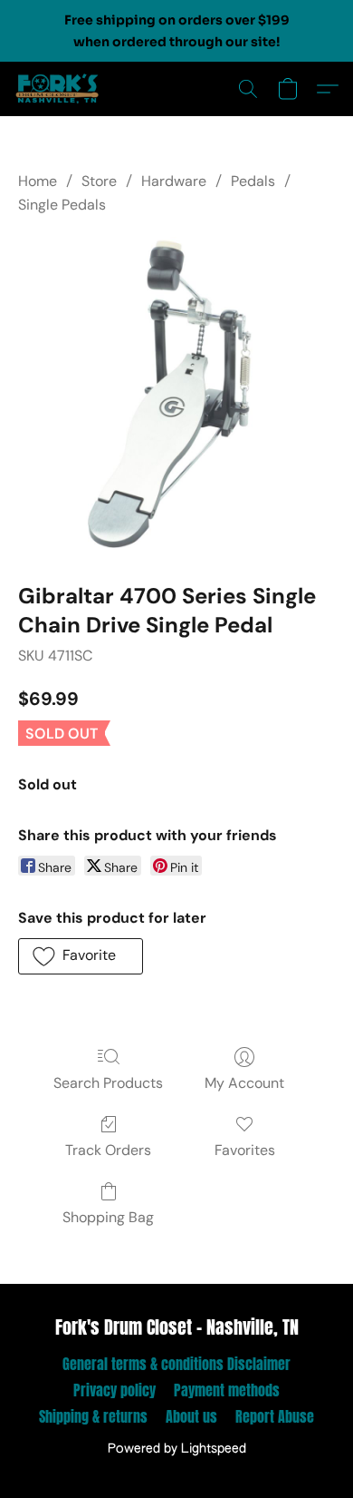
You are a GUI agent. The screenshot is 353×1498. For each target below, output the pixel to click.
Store (99, 181)
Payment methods (227, 1390)
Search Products (108, 1082)
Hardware (173, 181)
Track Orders (108, 1150)
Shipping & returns (93, 1416)
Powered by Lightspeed (177, 1449)
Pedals (253, 181)
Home (37, 181)
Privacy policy (114, 1390)
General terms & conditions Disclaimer (176, 1364)
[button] (59, 89)
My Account (244, 1082)
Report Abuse (274, 1416)
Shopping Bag (108, 1217)
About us (191, 1416)
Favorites (245, 1150)
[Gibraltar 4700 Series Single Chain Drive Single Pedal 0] (176, 395)
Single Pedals (62, 204)
